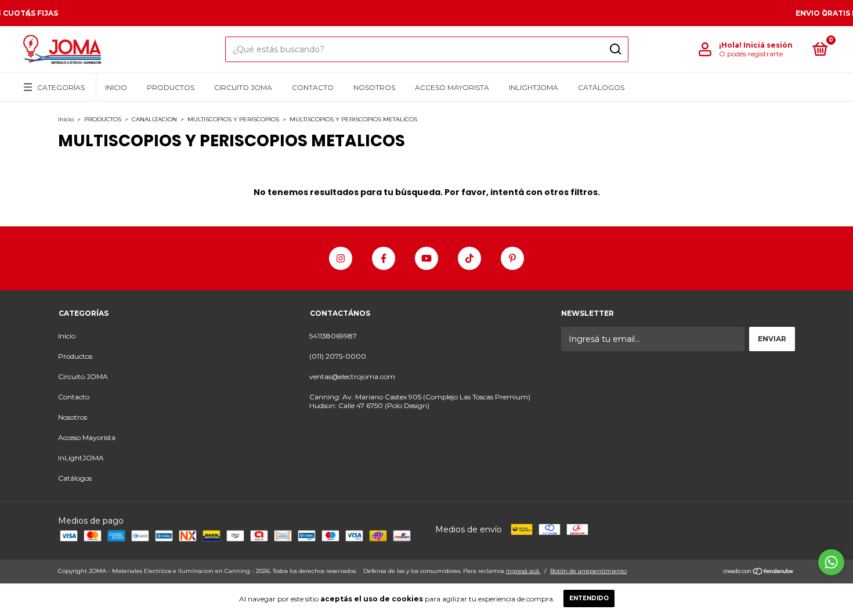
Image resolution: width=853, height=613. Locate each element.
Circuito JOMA (243, 87)
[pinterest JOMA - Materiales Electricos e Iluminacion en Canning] (512, 258)
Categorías (61, 87)
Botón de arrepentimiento (588, 571)
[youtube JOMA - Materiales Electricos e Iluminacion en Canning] (426, 258)
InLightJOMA (533, 87)
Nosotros (374, 87)
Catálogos (601, 87)
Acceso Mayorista (452, 87)
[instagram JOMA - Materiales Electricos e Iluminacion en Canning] (340, 258)
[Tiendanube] (758, 572)
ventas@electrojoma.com (352, 376)
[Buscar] (614, 49)
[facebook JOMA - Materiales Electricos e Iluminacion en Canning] (383, 258)
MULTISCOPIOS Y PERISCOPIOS (233, 119)
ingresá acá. (523, 571)
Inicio (116, 87)
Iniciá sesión (768, 45)
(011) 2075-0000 (337, 356)
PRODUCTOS (102, 119)
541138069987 (333, 335)
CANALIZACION (154, 119)
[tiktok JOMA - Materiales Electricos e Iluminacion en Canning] (469, 258)
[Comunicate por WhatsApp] (831, 562)
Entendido (589, 598)
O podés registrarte (751, 53)
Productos (170, 87)
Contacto (313, 87)
